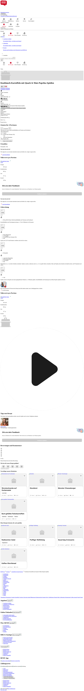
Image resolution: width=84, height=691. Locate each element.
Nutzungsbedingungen (8, 672)
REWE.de (3, 571)
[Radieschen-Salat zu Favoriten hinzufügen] (24, 527)
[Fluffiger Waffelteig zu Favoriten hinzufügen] (52, 527)
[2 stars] (8, 466)
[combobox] (7, 58)
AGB (4, 668)
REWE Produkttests (7, 609)
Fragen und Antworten (8, 637)
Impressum (5, 670)
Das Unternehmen (7, 626)
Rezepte (8, 571)
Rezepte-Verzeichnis (7, 639)
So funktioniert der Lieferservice (10, 616)
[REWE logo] (3, 36)
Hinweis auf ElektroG (7, 675)
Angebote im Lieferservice (8, 604)
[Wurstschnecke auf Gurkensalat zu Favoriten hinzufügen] (24, 475)
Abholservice (6, 617)
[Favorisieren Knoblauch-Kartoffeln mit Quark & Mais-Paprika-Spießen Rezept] (5, 87)
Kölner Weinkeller (7, 655)
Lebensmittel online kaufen (8, 615)
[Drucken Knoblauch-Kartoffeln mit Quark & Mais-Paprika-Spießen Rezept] (2, 87)
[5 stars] (21, 466)
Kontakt (4, 631)
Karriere (5, 628)
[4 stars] (17, 466)
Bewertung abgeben (5, 468)
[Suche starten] (14, 58)
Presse (4, 630)
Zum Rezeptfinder (6, 154)
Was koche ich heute (7, 642)
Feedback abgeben (42, 194)
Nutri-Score (5, 643)
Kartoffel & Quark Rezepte (17, 571)
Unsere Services (6, 606)
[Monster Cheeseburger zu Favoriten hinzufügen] (80, 475)
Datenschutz (5, 669)
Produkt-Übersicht (7, 618)
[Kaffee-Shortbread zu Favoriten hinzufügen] (24, 551)
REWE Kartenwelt (7, 651)
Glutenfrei (8, 88)
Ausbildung (5, 629)
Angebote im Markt (7, 603)
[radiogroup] (42, 466)
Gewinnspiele (6, 608)
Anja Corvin (3, 426)
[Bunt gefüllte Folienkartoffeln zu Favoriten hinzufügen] (24, 501)
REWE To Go (6, 650)
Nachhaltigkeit (6, 625)
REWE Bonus (6, 605)
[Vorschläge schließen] (2, 60)
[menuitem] (4, 20)
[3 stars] (12, 466)
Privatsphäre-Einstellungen (8, 673)
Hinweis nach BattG (7, 674)
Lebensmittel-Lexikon (7, 638)
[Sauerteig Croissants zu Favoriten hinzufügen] (80, 527)
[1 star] (3, 466)
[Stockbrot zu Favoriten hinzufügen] (52, 475)
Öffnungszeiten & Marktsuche (9, 641)
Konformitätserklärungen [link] (8, 676)
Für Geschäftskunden (7, 619)
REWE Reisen (6, 649)
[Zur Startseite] (5, 8)
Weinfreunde (5, 652)
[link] (43, 40)
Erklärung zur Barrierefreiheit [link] (9, 678)
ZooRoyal (5, 654)
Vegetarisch (3, 88)
